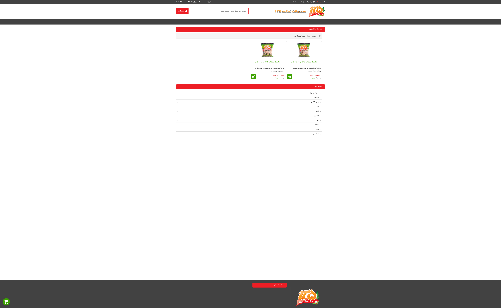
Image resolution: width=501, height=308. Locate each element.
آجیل (317, 120)
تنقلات (317, 124)
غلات (317, 129)
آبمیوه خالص (315, 102)
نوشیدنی (316, 97)
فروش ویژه (315, 133)
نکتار (317, 111)
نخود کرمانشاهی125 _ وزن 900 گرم (267, 62)
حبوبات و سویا (311, 36)
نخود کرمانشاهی (299, 36)
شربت (317, 106)
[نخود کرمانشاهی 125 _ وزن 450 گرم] (304, 50)
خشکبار (316, 115)
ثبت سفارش (32, 302)
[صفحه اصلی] (320, 36)
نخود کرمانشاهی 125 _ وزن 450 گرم (304, 62)
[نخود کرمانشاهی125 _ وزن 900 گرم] (267, 50)
